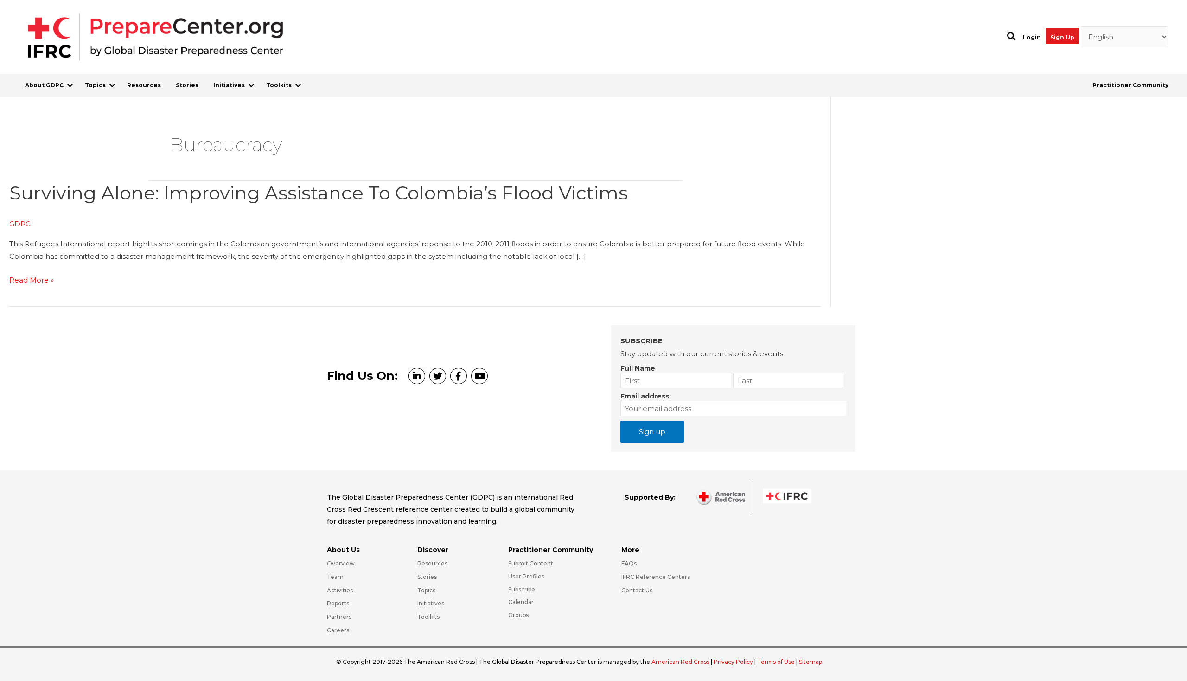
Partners (339, 616)
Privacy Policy (734, 661)
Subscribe (521, 589)
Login (1032, 37)
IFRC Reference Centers (655, 576)
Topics (95, 85)
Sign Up (1062, 37)
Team (335, 576)
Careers (338, 630)
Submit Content (530, 563)
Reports (338, 603)
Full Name (637, 368)
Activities (340, 590)
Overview (341, 563)
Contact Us (636, 590)
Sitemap (810, 661)
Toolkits (279, 85)
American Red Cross (681, 661)
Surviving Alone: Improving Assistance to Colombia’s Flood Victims (318, 192)
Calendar (521, 601)
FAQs (629, 563)
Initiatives (229, 85)
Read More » (31, 281)
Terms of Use (776, 661)
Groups (518, 614)
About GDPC (44, 85)
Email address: (645, 396)
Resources (144, 85)
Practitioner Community (1130, 85)
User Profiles (526, 576)
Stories (187, 85)
